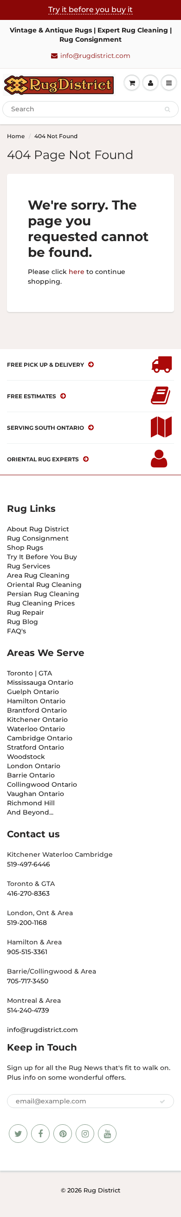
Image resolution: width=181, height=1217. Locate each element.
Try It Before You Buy (42, 557)
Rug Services (28, 566)
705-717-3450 (27, 981)
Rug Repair (25, 612)
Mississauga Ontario (40, 682)
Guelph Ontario (33, 692)
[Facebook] (40, 1133)
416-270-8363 (28, 893)
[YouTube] (107, 1133)
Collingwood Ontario (42, 784)
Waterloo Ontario (36, 729)
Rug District (102, 1190)
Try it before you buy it (90, 9)
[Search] (167, 109)
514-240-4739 (28, 1010)
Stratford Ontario (35, 747)
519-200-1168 (27, 922)
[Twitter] (18, 1133)
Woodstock (26, 756)
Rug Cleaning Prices (41, 603)
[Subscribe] (162, 1101)
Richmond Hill (31, 803)
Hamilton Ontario (36, 701)
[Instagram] (85, 1133)
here (76, 272)
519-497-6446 (28, 864)
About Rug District (38, 529)
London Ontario (33, 766)
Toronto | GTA (29, 673)
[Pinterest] (62, 1133)
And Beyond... (30, 812)
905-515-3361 (27, 952)
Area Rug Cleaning (38, 575)
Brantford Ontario (37, 710)
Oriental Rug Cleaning (44, 584)
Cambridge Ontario (39, 738)
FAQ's (16, 631)
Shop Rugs (25, 547)
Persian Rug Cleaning (43, 594)
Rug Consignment (38, 538)
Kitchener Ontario (37, 719)
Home (16, 136)
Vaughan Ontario (35, 794)
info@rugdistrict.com (95, 55)
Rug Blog (22, 622)
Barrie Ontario (31, 775)
